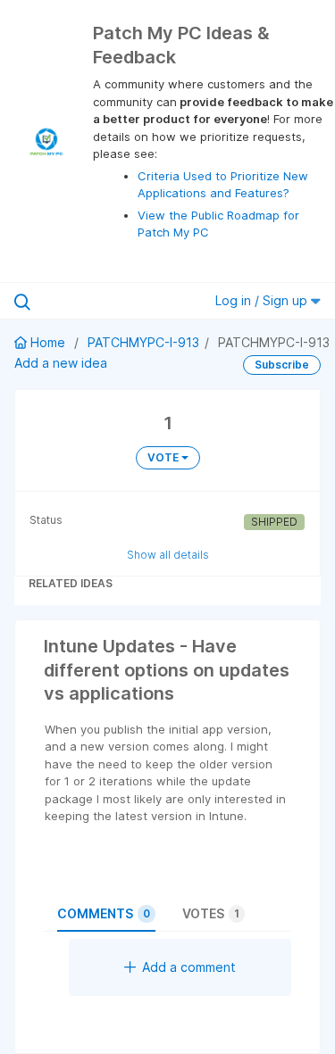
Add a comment (189, 967)
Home (48, 342)
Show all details (168, 554)
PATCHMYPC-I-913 (143, 342)
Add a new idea (60, 362)
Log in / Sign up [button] (263, 300)
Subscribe (282, 364)
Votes (210, 913)
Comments (103, 913)
